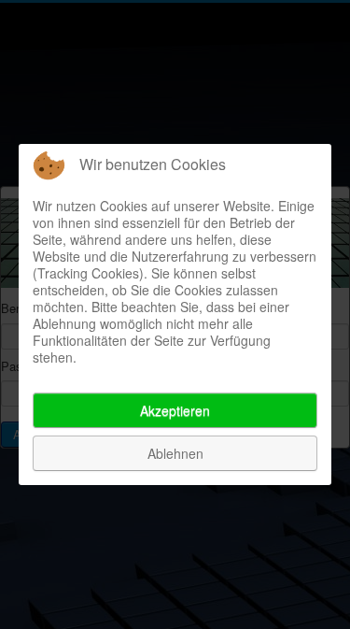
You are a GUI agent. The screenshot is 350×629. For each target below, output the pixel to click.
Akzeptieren (175, 410)
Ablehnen (175, 453)
